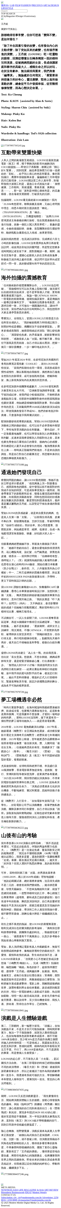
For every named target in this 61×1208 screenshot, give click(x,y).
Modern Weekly (39, 1192)
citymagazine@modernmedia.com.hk (34, 1200)
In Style (40, 1190)
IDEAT (28, 1192)
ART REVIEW (51, 1190)
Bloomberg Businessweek (13, 1192)
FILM (17, 5)
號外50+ (5, 5)
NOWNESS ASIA (9, 1190)
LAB (12, 5)
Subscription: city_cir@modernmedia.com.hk (21, 1197)
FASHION (26, 5)
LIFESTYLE (7, 8)
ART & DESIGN (51, 5)
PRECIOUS (37, 5)
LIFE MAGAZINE (27, 1190)
